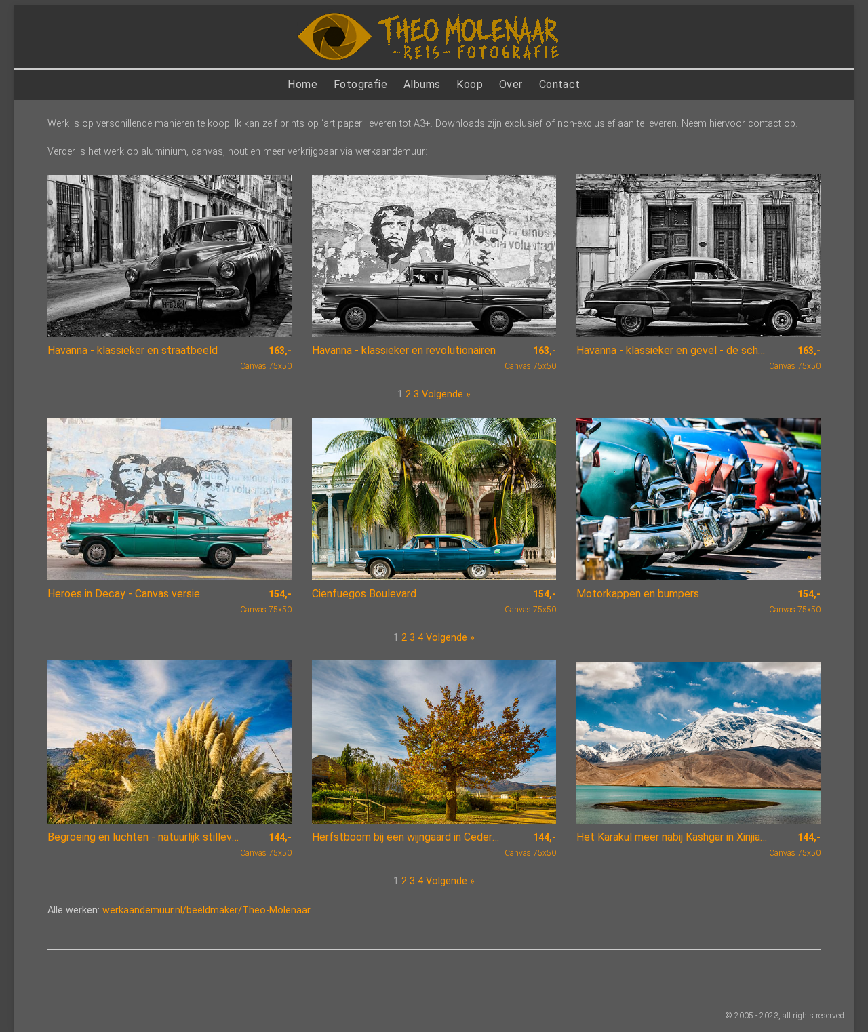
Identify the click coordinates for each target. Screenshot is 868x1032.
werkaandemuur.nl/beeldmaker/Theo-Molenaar (206, 910)
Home (302, 84)
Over (511, 84)
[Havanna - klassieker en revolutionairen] (434, 256)
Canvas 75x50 (266, 358)
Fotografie (360, 84)
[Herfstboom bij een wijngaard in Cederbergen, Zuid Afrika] (434, 741)
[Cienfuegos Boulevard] (434, 499)
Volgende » (446, 394)
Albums (421, 84)
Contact (559, 84)
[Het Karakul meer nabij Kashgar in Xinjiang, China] (698, 743)
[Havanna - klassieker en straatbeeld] (169, 256)
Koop (469, 84)
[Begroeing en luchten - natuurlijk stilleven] (169, 741)
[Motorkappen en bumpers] (698, 499)
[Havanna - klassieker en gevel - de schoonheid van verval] (698, 255)
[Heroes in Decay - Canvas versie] (169, 499)
